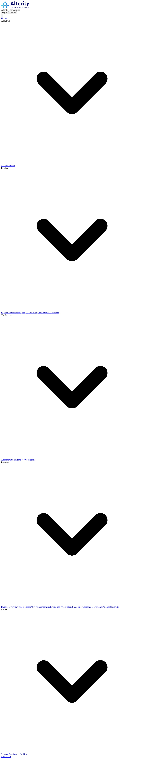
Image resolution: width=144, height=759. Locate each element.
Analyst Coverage (111, 607)
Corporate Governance (92, 607)
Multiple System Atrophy (27, 312)
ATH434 (12, 312)
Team (12, 165)
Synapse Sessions (9, 754)
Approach (5, 460)
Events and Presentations (61, 607)
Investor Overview (9, 607)
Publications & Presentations (22, 460)
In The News (22, 754)
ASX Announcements (40, 607)
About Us (5, 165)
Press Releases (24, 607)
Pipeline (4, 312)
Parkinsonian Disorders (49, 312)
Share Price (77, 607)
